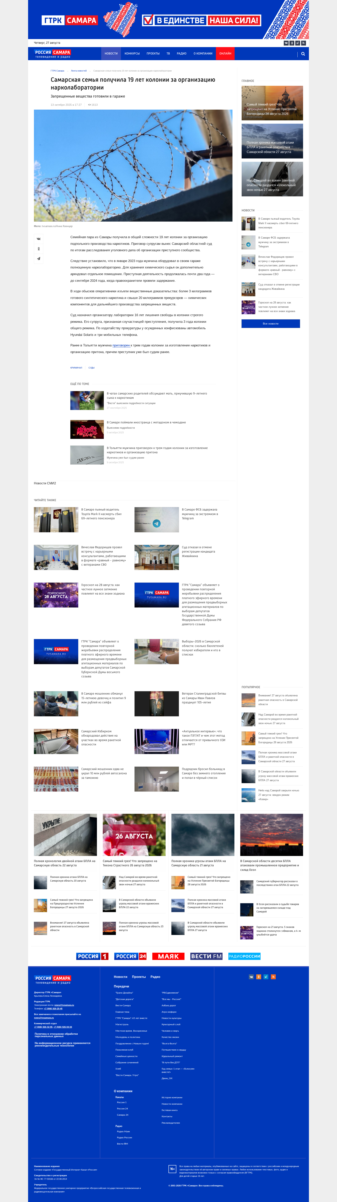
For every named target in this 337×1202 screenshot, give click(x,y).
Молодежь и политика (127, 1037)
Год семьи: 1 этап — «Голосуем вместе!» (178, 1070)
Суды (92, 368)
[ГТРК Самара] (52, 53)
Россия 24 (122, 1109)
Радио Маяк (123, 1131)
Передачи (121, 986)
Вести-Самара (123, 1005)
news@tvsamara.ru (64, 1005)
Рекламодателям (171, 1123)
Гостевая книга (169, 1110)
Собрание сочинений (126, 1062)
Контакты (167, 1116)
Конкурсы (132, 53)
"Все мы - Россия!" (171, 999)
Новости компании (172, 1104)
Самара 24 (122, 1115)
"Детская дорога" (124, 999)
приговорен (122, 345)
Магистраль (122, 1024)
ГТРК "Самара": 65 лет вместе (131, 1018)
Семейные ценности (126, 1056)
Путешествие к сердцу (174, 1050)
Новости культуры (172, 1018)
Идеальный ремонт (172, 1056)
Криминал (76, 368)
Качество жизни (170, 1037)
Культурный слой (171, 1024)
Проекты (153, 53)
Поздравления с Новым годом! (132, 1043)
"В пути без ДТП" (171, 1062)
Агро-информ (169, 1012)
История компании (172, 1097)
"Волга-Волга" (169, 1043)
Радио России (124, 1138)
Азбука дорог (169, 1005)
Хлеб (118, 1069)
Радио (181, 53)
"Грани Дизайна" (124, 993)
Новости (111, 53)
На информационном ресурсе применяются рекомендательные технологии (62, 1044)
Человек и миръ (170, 1031)
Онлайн (225, 53)
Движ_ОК (167, 1078)
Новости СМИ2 (45, 483)
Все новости (270, 323)
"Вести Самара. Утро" (127, 1075)
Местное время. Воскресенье (131, 1031)
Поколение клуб (124, 1050)
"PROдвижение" (170, 993)
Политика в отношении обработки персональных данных (56, 1035)
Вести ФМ (122, 1144)
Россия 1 (122, 1102)
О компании (203, 53)
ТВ (168, 53)
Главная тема (122, 1012)
